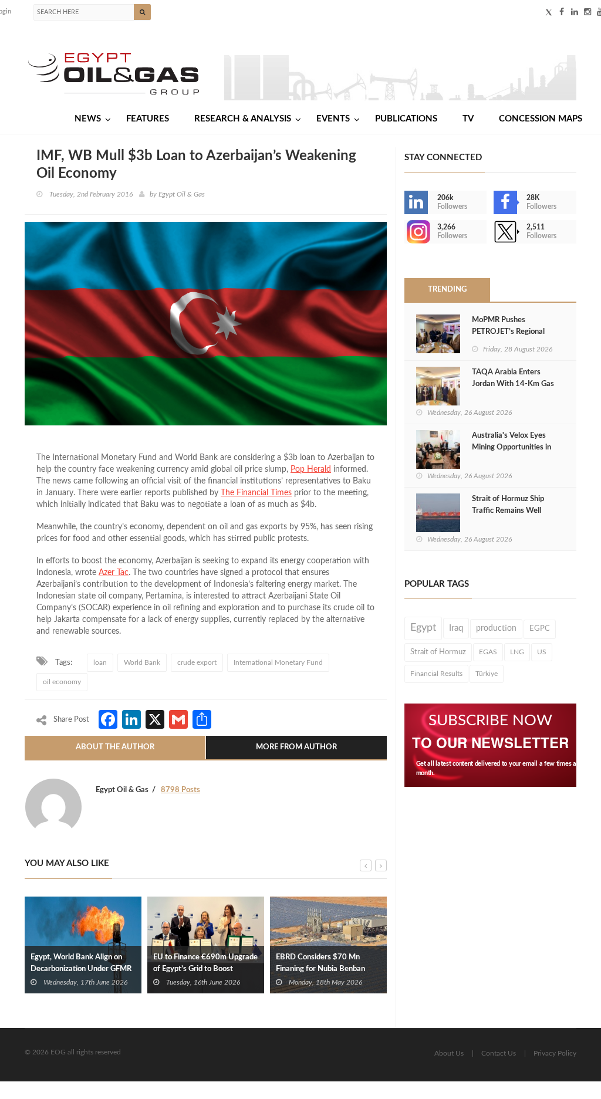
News (88, 118)
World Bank (142, 662)
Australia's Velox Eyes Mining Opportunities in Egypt (511, 447)
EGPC (539, 629)
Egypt (423, 628)
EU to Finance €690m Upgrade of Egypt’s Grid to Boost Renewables (205, 969)
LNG (517, 651)
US (541, 651)
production (496, 628)
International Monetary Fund (278, 662)
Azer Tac (114, 573)
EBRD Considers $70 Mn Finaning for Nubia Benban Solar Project (320, 969)
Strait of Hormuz (438, 651)
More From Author (296, 747)
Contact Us (498, 1053)
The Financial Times (256, 493)
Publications (406, 118)
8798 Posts (180, 790)
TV (468, 118)
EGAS (488, 651)
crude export (197, 662)
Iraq (456, 628)
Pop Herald (311, 469)
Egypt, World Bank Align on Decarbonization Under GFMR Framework (81, 969)
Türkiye (486, 673)
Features (147, 118)
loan (100, 662)
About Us (449, 1053)
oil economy (62, 681)
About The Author (115, 747)
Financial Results (436, 673)
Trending (447, 289)
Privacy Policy (555, 1053)
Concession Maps (540, 118)
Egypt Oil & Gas (181, 194)
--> (405, 232)
